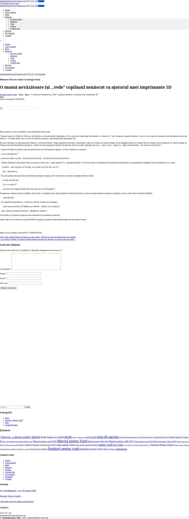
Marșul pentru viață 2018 (143, 441)
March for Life (28, 442)
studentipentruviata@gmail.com (13, 1)
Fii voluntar (10, 33)
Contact (8, 35)
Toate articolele (11, 425)
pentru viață (105, 444)
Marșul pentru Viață (72, 441)
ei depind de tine (160, 437)
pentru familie (79, 445)
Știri (6, 423)
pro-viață (118, 444)
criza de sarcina (107, 437)
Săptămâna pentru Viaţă (91, 449)
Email (3, 278)
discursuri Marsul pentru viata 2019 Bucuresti (135, 437)
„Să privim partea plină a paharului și (17, 501)
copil (93, 437)
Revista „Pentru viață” (14, 420)
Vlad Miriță (111, 449)
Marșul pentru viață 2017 (121, 441)
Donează (41, 1)
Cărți (12, 24)
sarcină (26, 449)
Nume (3, 274)
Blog (7, 15)
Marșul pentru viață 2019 (164, 441)
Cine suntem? (10, 12)
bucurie (74, 437)
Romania (20, 449)
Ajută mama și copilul (52, 437)
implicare (179, 437)
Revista (8, 31)
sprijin (44, 449)
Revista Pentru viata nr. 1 (141, 445)
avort (68, 437)
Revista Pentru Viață (161, 444)
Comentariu (5, 269)
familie (171, 437)
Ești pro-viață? (16, 19)
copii (87, 437)
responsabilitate (128, 445)
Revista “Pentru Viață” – (11, 496)
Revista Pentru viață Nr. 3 (9, 449)
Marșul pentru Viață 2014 (98, 441)
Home (7, 10)
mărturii (21, 445)
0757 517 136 (32, 1)
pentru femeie (91, 445)
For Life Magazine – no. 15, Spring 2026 (18, 490)
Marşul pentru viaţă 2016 (45, 441)
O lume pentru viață (64, 444)
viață (104, 449)
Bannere (13, 22)
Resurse (8, 17)
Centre (13, 26)
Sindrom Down (35, 449)
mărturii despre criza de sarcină (39, 445)
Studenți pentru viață (63, 448)
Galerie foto (15, 29)
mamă (21, 441)
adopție (35, 437)
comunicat (80, 437)
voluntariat (121, 448)
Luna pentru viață (12, 441)
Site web (3, 283)
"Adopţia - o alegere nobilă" (15, 437)
